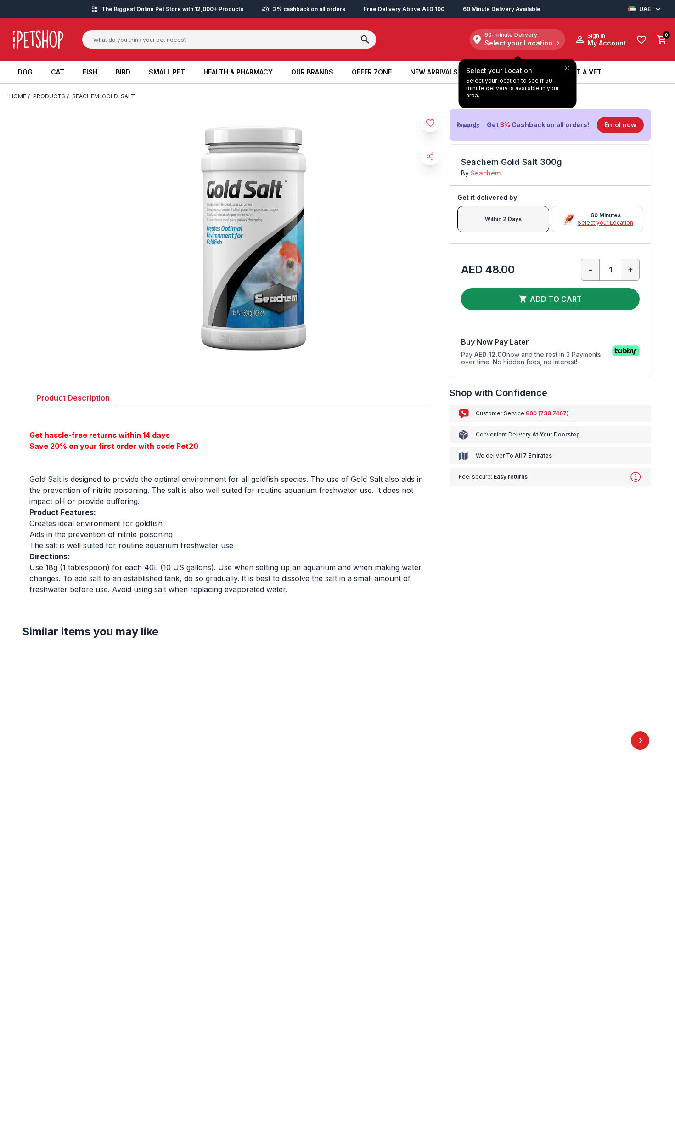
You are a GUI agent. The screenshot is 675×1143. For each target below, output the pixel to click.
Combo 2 (95, 430)
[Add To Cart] (128, 1005)
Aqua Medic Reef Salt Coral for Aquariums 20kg (588, 1031)
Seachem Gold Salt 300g (64, 547)
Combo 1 (49, 430)
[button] (550, 125)
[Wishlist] (641, 39)
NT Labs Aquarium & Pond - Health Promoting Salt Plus (333, 1031)
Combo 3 (141, 430)
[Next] (640, 962)
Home (17, 96)
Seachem (486, 173)
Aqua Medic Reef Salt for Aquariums (75, 1031)
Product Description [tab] (73, 619)
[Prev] (35, 962)
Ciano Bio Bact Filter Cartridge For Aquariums (162, 547)
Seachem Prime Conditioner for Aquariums (207, 1017)
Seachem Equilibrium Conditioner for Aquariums (259, 562)
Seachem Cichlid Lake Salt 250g (459, 1017)
